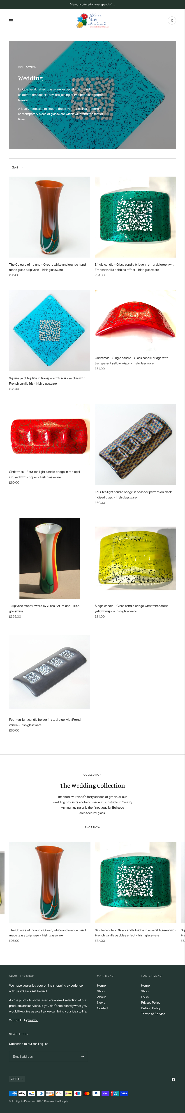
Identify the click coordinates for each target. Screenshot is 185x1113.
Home (101, 985)
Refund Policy (150, 1008)
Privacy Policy (150, 1003)
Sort (15, 167)
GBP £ (15, 1079)
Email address (22, 1051)
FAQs (145, 997)
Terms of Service (153, 1014)
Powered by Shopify (56, 1101)
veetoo (33, 1020)
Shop (100, 991)
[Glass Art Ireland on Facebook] (173, 1080)
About (101, 997)
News (101, 1003)
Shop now (93, 827)
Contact (102, 1008)
